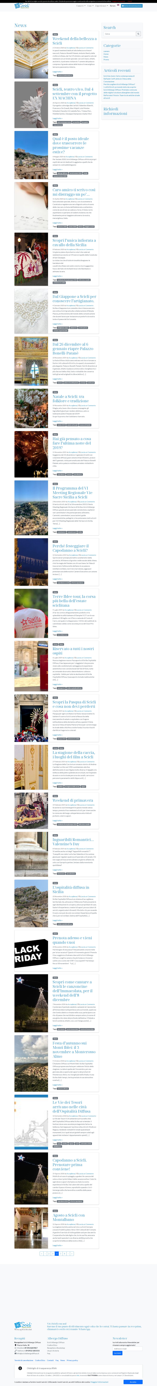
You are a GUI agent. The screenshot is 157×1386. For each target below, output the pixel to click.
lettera (80, 226)
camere (106, 51)
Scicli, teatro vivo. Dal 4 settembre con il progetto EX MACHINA (75, 93)
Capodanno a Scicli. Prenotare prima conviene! (70, 1164)
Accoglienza (70, 48)
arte (59, 1144)
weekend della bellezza (65, 75)
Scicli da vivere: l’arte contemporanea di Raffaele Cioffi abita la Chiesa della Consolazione (119, 79)
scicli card (91, 383)
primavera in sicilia (59, 283)
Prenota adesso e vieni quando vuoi (72, 940)
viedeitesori (57, 1146)
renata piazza (83, 328)
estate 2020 (72, 226)
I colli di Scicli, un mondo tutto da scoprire (120, 87)
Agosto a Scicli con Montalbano (69, 1217)
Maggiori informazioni (99, 1382)
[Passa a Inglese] (117, 5)
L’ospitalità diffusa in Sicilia (71, 889)
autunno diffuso (63, 1088)
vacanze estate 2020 (60, 176)
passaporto (61, 688)
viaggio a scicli (89, 226)
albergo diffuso (63, 173)
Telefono (28, 1351)
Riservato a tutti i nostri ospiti (73, 651)
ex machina (76, 122)
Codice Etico (52, 1345)
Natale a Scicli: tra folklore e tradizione (71, 398)
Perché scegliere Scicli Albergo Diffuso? (119, 84)
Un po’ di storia (53, 1351)
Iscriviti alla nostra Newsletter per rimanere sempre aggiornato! (126, 1343)
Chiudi (130, 1)
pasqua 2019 (62, 739)
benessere (61, 873)
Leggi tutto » (58, 71)
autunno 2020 (62, 226)
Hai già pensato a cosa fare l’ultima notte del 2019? (72, 443)
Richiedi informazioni (133, 6)
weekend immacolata (87, 1029)
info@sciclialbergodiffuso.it (28, 1353)
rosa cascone (58, 125)
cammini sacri (72, 532)
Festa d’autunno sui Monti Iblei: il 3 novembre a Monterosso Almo (74, 1050)
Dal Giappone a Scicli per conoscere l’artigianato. (74, 298)
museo (60, 383)
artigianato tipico (63, 328)
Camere (80, 5)
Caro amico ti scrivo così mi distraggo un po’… (74, 192)
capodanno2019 (63, 1201)
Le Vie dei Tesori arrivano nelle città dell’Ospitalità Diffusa (71, 1107)
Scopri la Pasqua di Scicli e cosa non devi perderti (74, 704)
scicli (77, 1144)
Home (55, 644)
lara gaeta (85, 122)
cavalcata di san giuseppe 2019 (67, 824)
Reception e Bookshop (56, 1348)
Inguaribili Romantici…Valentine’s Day (73, 841)
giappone (74, 328)
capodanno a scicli (63, 583)
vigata (83, 786)
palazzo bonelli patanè (71, 383)
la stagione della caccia (72, 786)
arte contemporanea (64, 122)
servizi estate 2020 (76, 173)
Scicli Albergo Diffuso (55, 1342)
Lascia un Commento (85, 48)
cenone (69, 474)
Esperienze (100, 5)
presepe (83, 383)
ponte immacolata (72, 1029)
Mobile (27, 1348)
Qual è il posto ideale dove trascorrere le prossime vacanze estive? (71, 145)
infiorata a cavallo (84, 280)
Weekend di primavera (73, 800)
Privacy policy (72, 1360)
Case (89, 5)
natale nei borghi (72, 425)
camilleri (60, 786)
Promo (106, 59)
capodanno (61, 474)
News (112, 5)
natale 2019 (61, 425)
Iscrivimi (117, 1353)
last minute (61, 1029)
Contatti (50, 1360)
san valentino (71, 873)
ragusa (71, 1144)
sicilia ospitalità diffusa (74, 688)
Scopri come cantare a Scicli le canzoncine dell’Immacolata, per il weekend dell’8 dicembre (73, 990)
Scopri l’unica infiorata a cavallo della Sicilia (74, 242)
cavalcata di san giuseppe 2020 (67, 280)
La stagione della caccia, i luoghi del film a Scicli (74, 754)
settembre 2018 (86, 1144)
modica (64, 1144)
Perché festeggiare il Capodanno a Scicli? (71, 548)
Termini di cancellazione (23, 1360)
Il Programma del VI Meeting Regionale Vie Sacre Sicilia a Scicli (72, 492)
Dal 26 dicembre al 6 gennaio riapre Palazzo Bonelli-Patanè (73, 349)
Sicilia (85, 173)
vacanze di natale (85, 425)
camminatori (62, 532)
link (78, 1375)
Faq (48, 1353)
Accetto (133, 1382)
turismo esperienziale (60, 330)
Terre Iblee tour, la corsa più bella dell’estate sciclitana (74, 601)
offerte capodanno (77, 583)
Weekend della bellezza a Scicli (75, 40)
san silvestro (78, 474)
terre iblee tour (62, 635)
